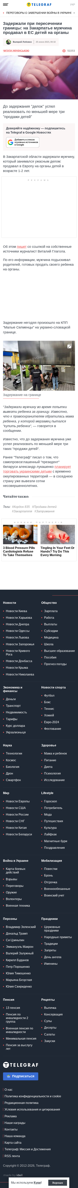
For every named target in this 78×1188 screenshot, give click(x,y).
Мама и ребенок (55, 753)
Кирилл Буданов (17, 960)
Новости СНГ (15, 821)
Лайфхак (50, 834)
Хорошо (57, 1182)
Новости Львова (17, 637)
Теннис (49, 708)
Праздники (49, 918)
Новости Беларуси (19, 834)
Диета (48, 766)
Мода (48, 814)
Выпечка (50, 1007)
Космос (11, 760)
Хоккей (49, 715)
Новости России (17, 814)
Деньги (11, 699)
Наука (7, 745)
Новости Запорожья (20, 644)
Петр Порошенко (18, 966)
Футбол (49, 695)
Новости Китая (16, 827)
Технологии (14, 753)
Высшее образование (59, 650)
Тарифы (11, 719)
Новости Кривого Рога (18, 652)
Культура (50, 827)
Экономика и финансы (12, 689)
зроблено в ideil (13, 1175)
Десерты (50, 1027)
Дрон (9, 773)
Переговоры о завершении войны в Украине (39, 12)
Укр (72, 4)
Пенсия (8, 999)
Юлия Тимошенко (18, 973)
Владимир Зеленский (21, 927)
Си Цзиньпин (15, 940)
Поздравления (54, 847)
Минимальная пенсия (21, 1038)
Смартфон (13, 780)
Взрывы (11, 879)
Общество (49, 602)
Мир (6, 793)
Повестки (50, 868)
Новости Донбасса (19, 661)
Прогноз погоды (55, 664)
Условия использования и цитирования (32, 1109)
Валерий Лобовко (22, 42)
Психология (52, 773)
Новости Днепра (17, 624)
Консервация (53, 1014)
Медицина (51, 637)
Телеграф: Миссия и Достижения (28, 1149)
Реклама (11, 1116)
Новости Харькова (19, 617)
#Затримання (44, 511)
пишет (22, 247)
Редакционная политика (21, 1102)
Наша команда (15, 1136)
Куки (37, 1182)
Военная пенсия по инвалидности (19, 1030)
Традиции (51, 943)
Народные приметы (58, 937)
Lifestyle (47, 793)
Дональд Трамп (17, 933)
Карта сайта (13, 1142)
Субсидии (51, 630)
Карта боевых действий (15, 870)
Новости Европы (18, 801)
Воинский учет (54, 895)
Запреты (50, 950)
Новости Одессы (18, 630)
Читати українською (16, 50)
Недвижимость (16, 712)
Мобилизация (51, 860)
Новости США (16, 808)
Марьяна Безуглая (19, 980)
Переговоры (14, 885)
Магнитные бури (55, 841)
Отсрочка (50, 882)
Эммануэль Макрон (19, 946)
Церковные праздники (52, 928)
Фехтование (52, 728)
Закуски (49, 1041)
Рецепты (48, 999)
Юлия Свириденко (19, 986)
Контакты (11, 1129)
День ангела (52, 957)
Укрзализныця (16, 732)
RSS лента (12, 1156)
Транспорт (13, 705)
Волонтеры (14, 899)
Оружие (11, 892)
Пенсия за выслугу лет (19, 1047)
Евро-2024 (51, 722)
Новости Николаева (20, 674)
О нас (8, 1089)
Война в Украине (15, 860)
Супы (48, 1021)
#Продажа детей (44, 506)
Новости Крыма (17, 667)
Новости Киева (16, 611)
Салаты (49, 1034)
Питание (50, 760)
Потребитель (53, 808)
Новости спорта (53, 687)
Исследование (54, 780)
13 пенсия (13, 1007)
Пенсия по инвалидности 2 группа (17, 1018)
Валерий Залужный (20, 953)
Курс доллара (15, 725)
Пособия (50, 657)
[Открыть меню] (5, 4)
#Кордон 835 (21, 506)
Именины (51, 963)
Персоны (10, 918)
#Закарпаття (22, 511)
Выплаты (50, 624)
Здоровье (48, 745)
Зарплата (51, 611)
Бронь (48, 875)
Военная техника (18, 905)
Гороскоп (50, 801)
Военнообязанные (57, 888)
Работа (49, 617)
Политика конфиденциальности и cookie (33, 1096)
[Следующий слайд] (74, 13)
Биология (12, 766)
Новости (9, 602)
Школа (48, 644)
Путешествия (53, 821)
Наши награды (15, 1122)
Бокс (47, 702)
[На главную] (39, 4)
